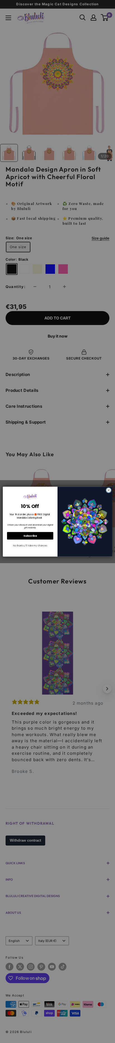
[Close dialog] (108, 490)
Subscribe (30, 536)
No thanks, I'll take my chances (30, 545)
